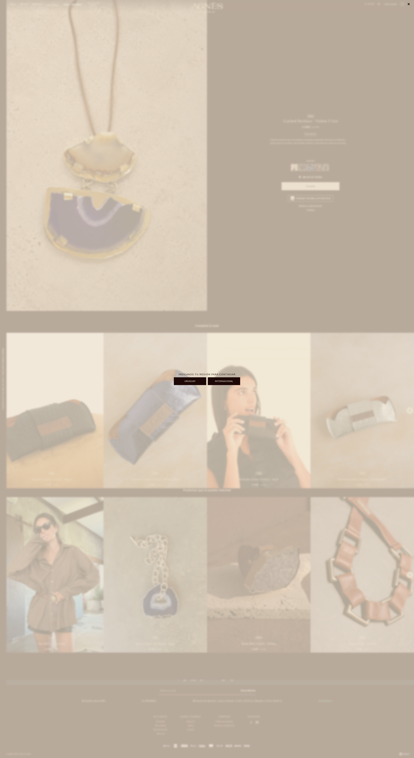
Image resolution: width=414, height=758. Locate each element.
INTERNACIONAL (224, 381)
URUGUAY (190, 381)
